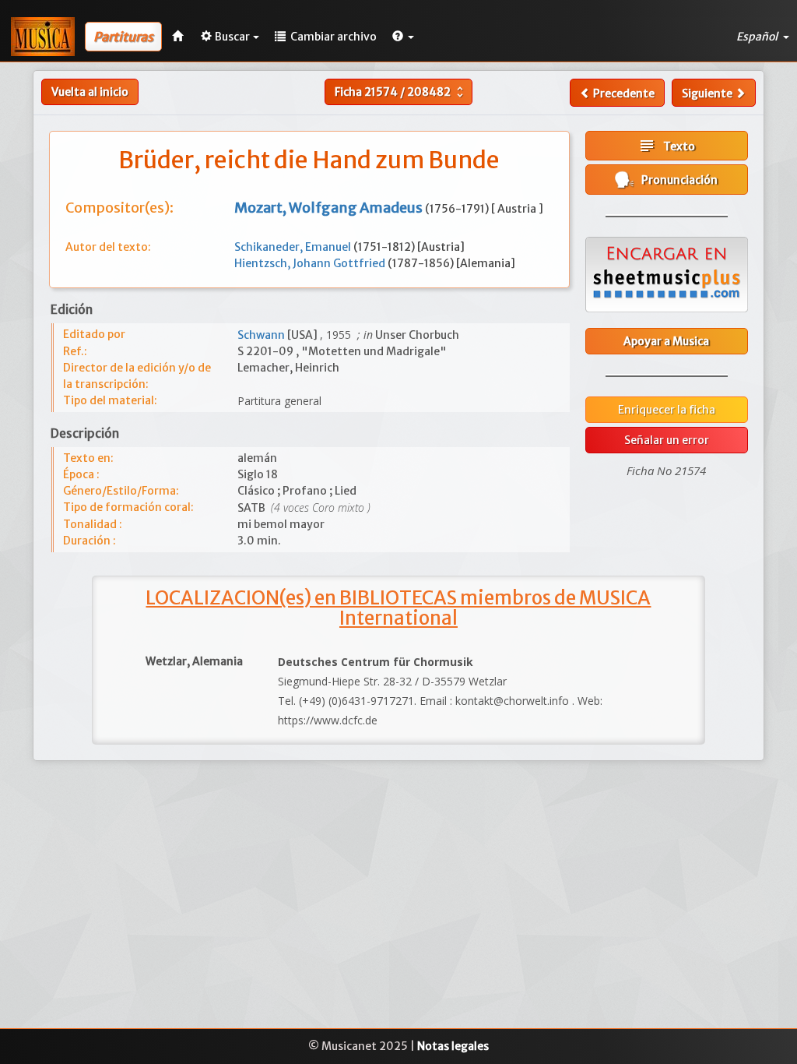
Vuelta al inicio (89, 92)
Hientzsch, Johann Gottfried (311, 263)
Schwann (262, 335)
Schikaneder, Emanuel (293, 247)
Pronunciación (676, 180)
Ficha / (401, 92)
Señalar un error (666, 440)
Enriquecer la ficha (666, 410)
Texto (666, 145)
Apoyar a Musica (666, 341)
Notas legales (453, 1046)
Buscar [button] (232, 37)
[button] (403, 36)
